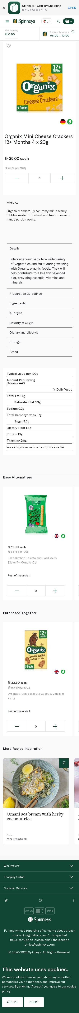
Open (72, 7)
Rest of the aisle (18, 575)
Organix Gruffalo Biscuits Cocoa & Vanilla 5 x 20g (36, 696)
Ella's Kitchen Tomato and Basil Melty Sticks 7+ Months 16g (32, 560)
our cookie (69, 986)
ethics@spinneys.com (40, 944)
